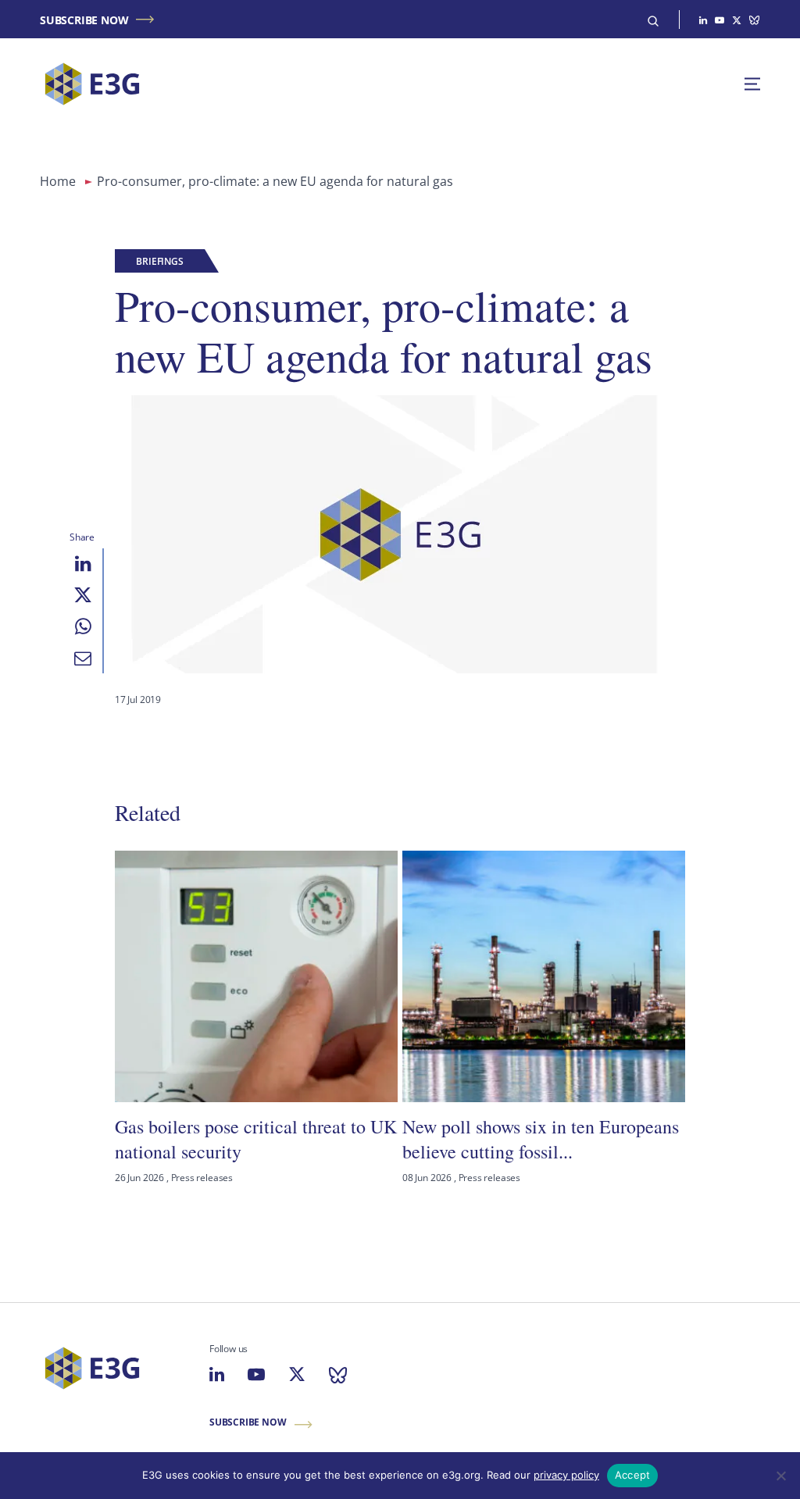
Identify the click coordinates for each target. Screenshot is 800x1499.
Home (58, 181)
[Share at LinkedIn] (83, 563)
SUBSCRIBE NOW (84, 19)
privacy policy (566, 1475)
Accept (633, 1475)
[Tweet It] (83, 595)
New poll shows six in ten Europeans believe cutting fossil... (540, 1139)
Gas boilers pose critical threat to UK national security (256, 1139)
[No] (780, 1475)
